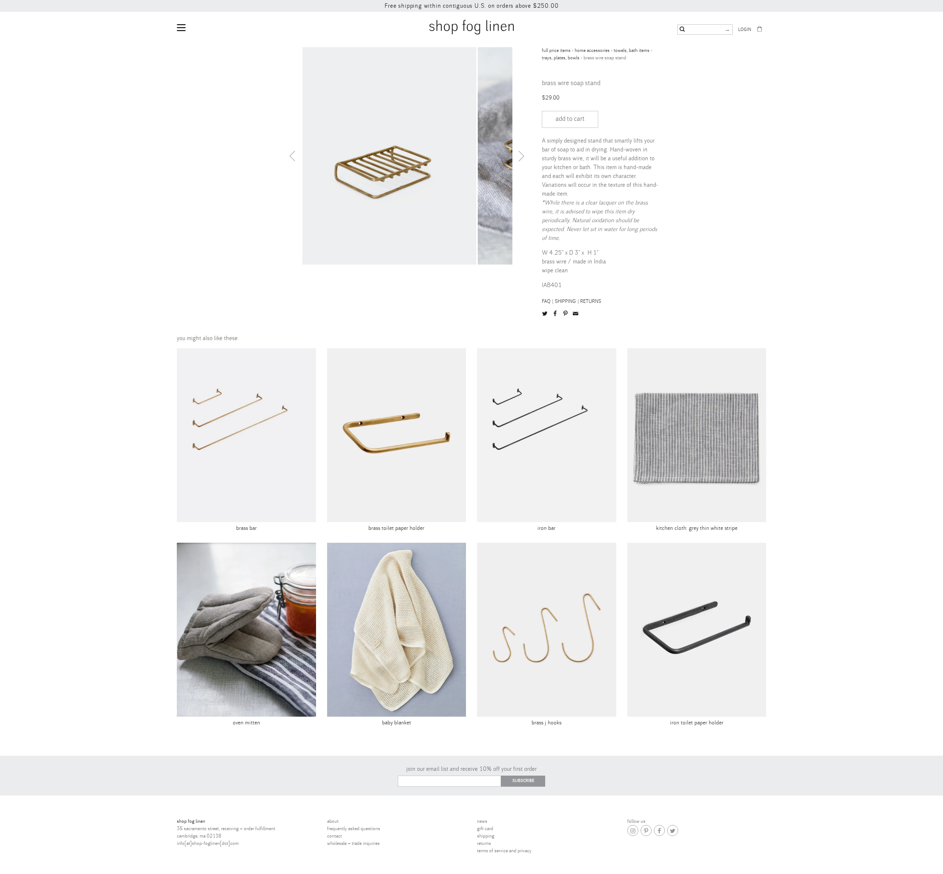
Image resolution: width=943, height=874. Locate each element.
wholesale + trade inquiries (353, 843)
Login (744, 29)
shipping (565, 301)
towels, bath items (631, 50)
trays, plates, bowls (560, 58)
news (482, 821)
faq (546, 301)
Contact (334, 836)
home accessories (592, 50)
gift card (485, 829)
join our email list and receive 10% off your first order (471, 769)
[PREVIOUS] (292, 156)
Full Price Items (556, 50)
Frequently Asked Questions (353, 829)
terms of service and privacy (504, 851)
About (333, 821)
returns (590, 301)
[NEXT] (521, 156)
